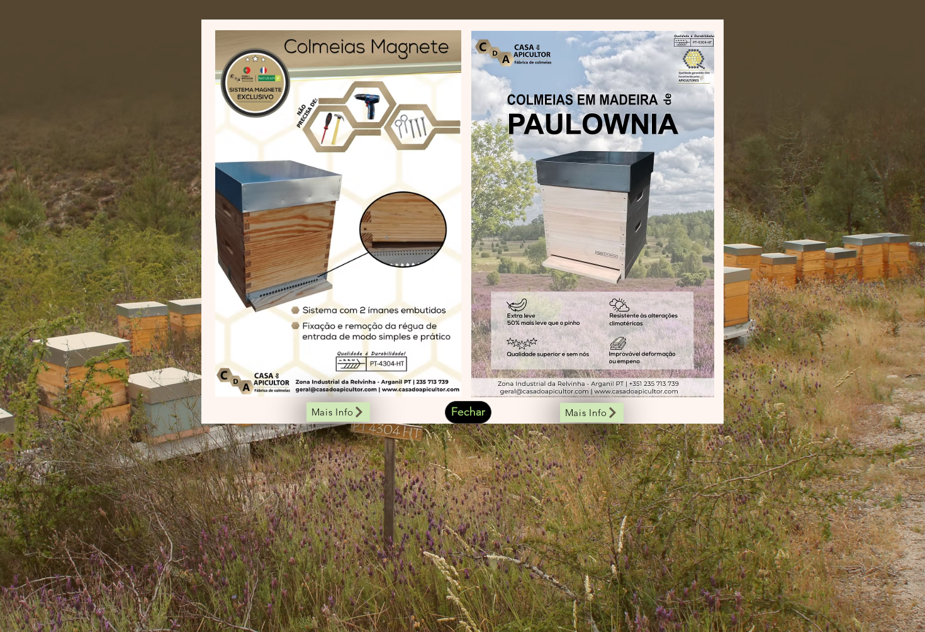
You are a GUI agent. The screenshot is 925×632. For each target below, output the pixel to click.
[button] (468, 412)
